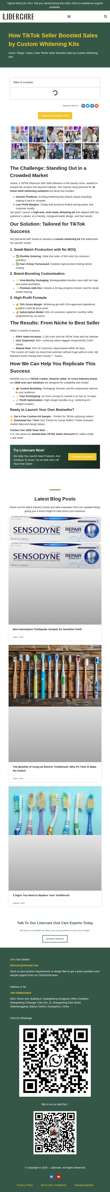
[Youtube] (58, 1177)
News (29, 53)
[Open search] (105, 16)
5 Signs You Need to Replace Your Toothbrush (41, 895)
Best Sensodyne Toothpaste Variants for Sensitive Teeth (47, 629)
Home (12, 53)
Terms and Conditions (53, 1185)
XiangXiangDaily (83, 1185)
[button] (69, 16)
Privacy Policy (25, 1185)
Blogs (21, 53)
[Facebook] (51, 1177)
